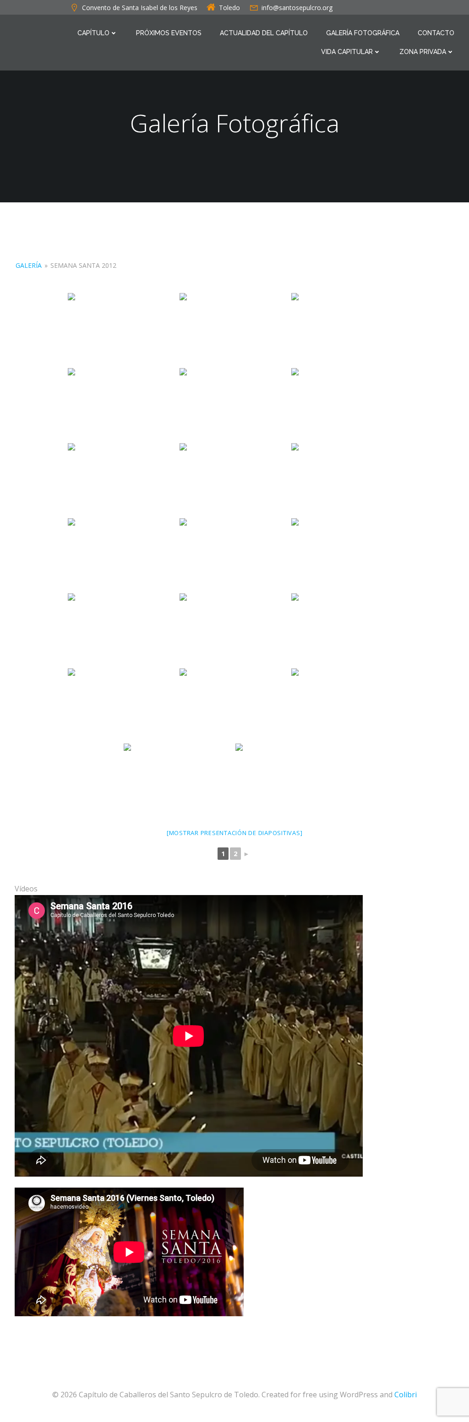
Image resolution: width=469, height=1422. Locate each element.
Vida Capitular (347, 51)
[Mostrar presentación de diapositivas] (235, 833)
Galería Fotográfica (362, 33)
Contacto (436, 33)
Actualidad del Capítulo (264, 33)
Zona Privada (422, 51)
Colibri (405, 1394)
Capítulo (93, 33)
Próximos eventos (169, 33)
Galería (29, 265)
